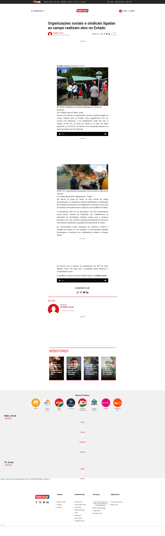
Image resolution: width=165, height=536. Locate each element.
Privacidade (78, 507)
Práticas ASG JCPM (80, 504)
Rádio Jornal (114, 504)
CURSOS (70, 2)
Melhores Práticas (80, 510)
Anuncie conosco (97, 513)
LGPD (76, 512)
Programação (96, 510)
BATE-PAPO (121, 2)
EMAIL (130, 2)
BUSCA (112, 2)
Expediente (78, 515)
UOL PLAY (76, 2)
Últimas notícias (61, 502)
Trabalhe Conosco (80, 521)
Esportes (59, 507)
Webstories (58, 351)
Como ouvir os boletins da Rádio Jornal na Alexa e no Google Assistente (100, 503)
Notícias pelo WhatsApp (99, 508)
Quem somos (78, 502)
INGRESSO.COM (48, 2)
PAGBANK (63, 2)
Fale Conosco (78, 518)
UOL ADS (83, 2)
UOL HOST (57, 2)
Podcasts (59, 504)
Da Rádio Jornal (58, 33)
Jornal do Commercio (116, 502)
